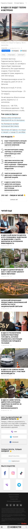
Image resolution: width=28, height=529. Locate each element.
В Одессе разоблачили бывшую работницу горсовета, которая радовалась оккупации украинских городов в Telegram (11, 338)
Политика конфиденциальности (14, 501)
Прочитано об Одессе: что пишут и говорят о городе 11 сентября (13, 131)
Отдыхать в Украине (6, 3)
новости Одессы (11, 114)
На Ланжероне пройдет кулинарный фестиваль (10, 125)
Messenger (15, 442)
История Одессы (19, 3)
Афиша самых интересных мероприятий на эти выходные (13, 119)
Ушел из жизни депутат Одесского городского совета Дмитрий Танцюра (16, 175)
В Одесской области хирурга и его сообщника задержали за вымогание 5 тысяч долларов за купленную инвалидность (14, 239)
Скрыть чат (14, 199)
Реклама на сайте (14, 499)
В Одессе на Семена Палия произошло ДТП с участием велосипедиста (13, 371)
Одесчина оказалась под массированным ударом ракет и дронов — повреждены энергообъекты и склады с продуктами (16, 164)
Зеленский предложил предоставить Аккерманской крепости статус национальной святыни (14, 303)
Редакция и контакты (14, 496)
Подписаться (15, 461)
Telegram (15, 437)
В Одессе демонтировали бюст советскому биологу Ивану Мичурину (12, 272)
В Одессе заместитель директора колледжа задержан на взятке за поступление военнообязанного (13, 186)
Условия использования (14, 494)
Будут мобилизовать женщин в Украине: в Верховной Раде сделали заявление (16, 143)
